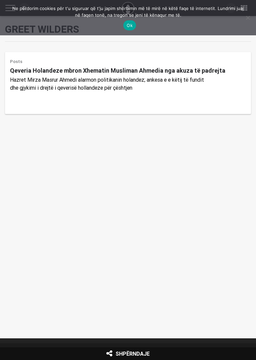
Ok (130, 25)
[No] (247, 17)
